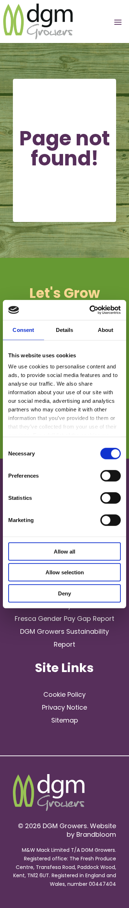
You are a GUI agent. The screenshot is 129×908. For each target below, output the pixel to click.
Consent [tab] (23, 330)
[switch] (110, 475)
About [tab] (106, 330)
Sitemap (64, 720)
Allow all (64, 551)
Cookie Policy (64, 694)
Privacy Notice (64, 707)
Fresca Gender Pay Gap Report (64, 618)
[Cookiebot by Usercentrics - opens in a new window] (91, 310)
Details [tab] (64, 330)
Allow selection (65, 572)
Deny (64, 593)
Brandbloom (96, 834)
